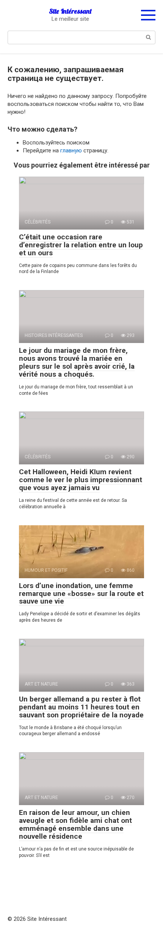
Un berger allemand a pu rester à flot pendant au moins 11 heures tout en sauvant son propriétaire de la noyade (81, 707)
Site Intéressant (70, 11)
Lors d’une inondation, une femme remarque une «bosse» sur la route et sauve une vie (81, 593)
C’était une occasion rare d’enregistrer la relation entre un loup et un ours (81, 245)
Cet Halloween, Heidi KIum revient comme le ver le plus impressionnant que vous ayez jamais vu (80, 479)
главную (71, 150)
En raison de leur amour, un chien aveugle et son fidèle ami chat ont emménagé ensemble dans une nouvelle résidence (75, 824)
